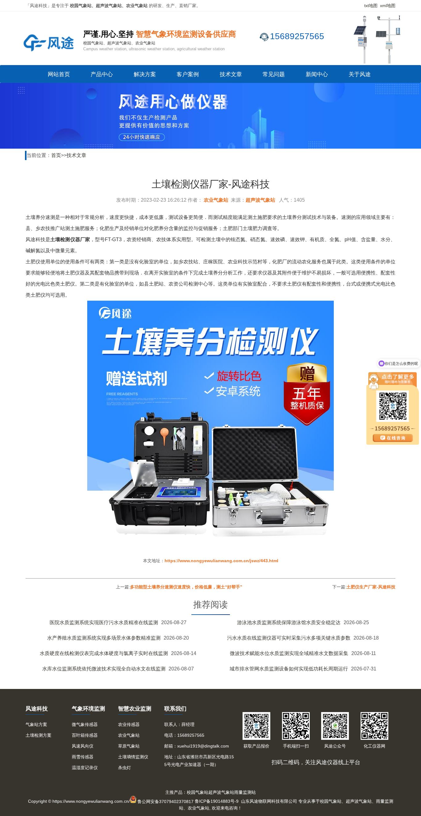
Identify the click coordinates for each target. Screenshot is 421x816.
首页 (56, 155)
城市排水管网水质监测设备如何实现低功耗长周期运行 (289, 668)
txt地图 (371, 5)
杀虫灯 (124, 767)
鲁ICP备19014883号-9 (217, 801)
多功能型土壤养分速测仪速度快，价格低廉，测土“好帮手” (186, 586)
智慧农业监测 (134, 709)
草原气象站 (129, 746)
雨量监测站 (245, 792)
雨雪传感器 (82, 756)
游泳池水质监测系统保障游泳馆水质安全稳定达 (289, 622)
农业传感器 (129, 724)
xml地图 (387, 5)
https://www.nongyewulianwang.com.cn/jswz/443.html (221, 560)
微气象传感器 (85, 724)
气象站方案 (36, 724)
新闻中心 (317, 74)
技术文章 (231, 74)
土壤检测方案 (38, 735)
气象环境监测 (88, 709)
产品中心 (102, 74)
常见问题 (274, 74)
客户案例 (188, 74)
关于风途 (360, 74)
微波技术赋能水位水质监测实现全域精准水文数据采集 (289, 653)
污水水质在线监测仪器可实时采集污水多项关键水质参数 (288, 638)
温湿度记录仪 (85, 767)
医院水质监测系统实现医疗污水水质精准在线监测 (104, 622)
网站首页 (59, 74)
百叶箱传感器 (85, 735)
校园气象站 (197, 792)
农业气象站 (216, 200)
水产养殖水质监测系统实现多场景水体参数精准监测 (104, 638)
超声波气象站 (260, 200)
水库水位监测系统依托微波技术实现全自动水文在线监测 (104, 668)
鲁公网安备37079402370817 (165, 801)
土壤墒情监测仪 (133, 756)
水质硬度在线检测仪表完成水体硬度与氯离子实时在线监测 (104, 653)
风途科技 (37, 709)
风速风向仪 (82, 746)
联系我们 (175, 709)
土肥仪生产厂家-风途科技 (370, 586)
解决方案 (145, 74)
